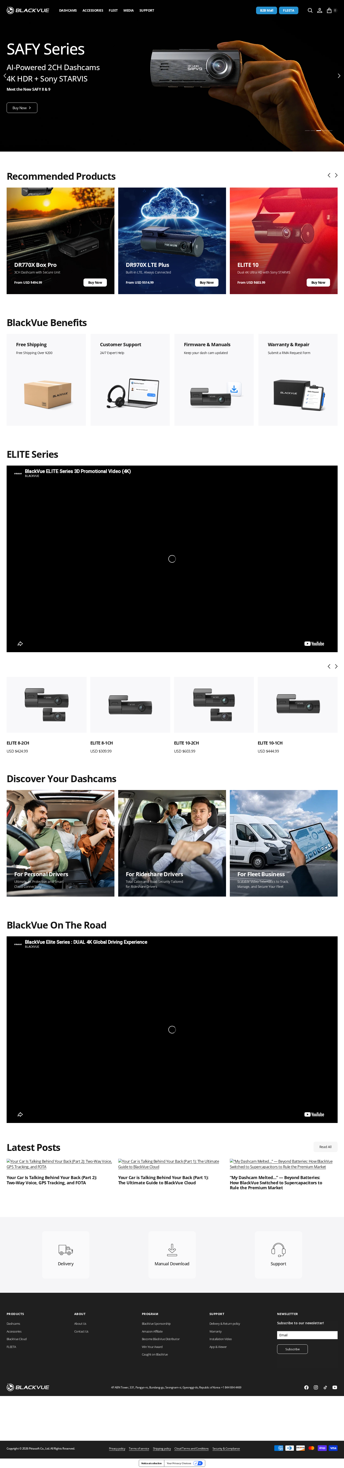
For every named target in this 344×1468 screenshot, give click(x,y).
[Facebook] (306, 1387)
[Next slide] (335, 175)
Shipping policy (162, 1448)
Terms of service (139, 1448)
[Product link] (47, 705)
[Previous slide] (330, 175)
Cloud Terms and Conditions (191, 1448)
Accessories (93, 10)
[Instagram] (316, 1387)
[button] (319, 10)
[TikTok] (325, 1387)
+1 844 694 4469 (231, 1387)
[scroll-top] (336, 1460)
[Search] (310, 10)
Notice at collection (151, 1463)
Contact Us (81, 1331)
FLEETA (288, 10)
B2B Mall (266, 10)
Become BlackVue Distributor (161, 1339)
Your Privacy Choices (179, 1463)
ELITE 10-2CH (186, 743)
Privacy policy (117, 1448)
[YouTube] (335, 1387)
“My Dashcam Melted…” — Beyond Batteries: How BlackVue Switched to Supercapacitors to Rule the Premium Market (276, 1182)
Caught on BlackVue (155, 1354)
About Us (80, 1323)
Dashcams (68, 10)
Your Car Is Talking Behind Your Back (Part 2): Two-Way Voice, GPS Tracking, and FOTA (52, 1180)
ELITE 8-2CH (18, 743)
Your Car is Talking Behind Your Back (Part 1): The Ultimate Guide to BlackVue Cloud (163, 1180)
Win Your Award (152, 1347)
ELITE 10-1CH (270, 743)
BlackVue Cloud (17, 1339)
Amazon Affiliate (152, 1331)
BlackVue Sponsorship (156, 1323)
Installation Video (220, 1339)
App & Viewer (218, 1347)
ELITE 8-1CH (101, 743)
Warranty (215, 1331)
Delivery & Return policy (224, 1323)
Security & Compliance (226, 1448)
